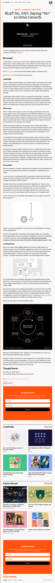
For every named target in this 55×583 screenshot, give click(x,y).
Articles (16, 2)
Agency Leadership (10, 379)
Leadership (26, 10)
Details (38, 397)
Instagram (20, 580)
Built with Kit (28, 413)
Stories (27, 379)
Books (20, 2)
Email (9, 580)
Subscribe (28, 2)
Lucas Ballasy (6, 2)
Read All (48, 427)
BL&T (34, 10)
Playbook (23, 379)
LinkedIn (15, 580)
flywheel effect (46, 295)
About (12, 2)
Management (18, 379)
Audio (24, 2)
